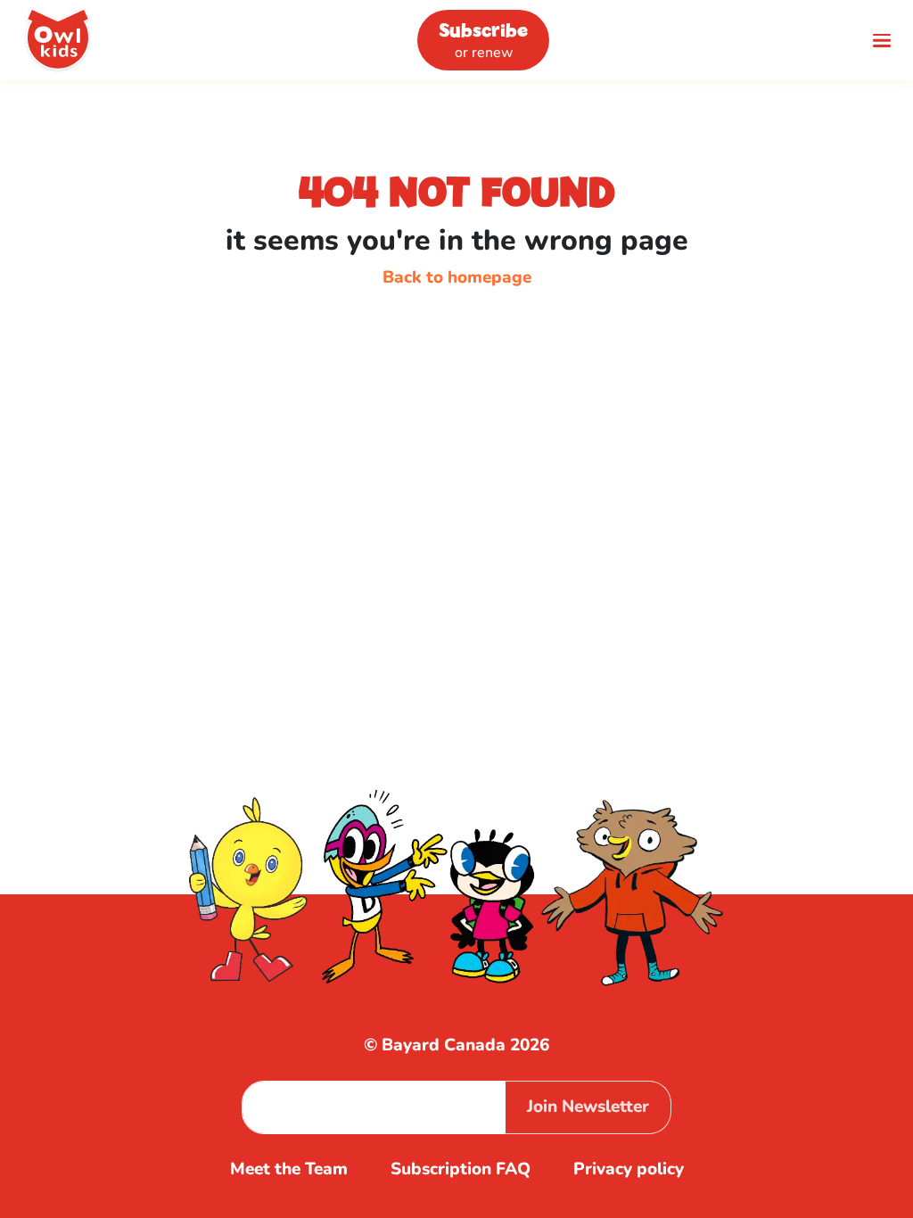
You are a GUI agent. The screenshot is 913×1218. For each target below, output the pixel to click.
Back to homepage (456, 277)
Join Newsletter (588, 1106)
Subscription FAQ (461, 1169)
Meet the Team (289, 1169)
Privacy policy (628, 1169)
